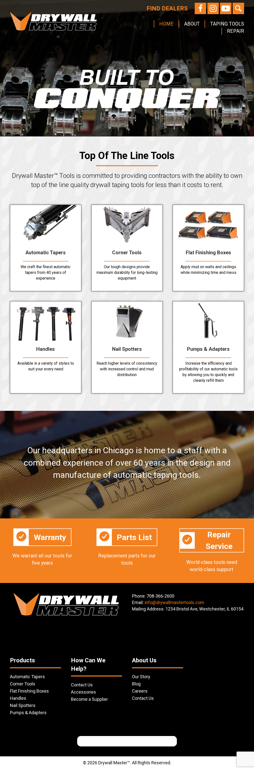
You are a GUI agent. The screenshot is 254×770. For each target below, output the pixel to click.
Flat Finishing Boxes (29, 691)
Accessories (83, 692)
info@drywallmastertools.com (174, 602)
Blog (136, 683)
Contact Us (82, 684)
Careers (140, 691)
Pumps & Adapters (28, 712)
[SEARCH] (169, 741)
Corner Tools (22, 683)
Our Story (141, 676)
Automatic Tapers (27, 676)
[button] (200, 8)
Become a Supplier (89, 699)
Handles (18, 698)
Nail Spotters (22, 705)
